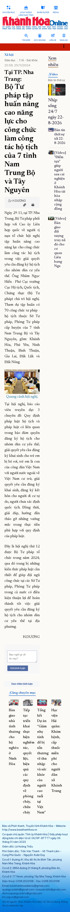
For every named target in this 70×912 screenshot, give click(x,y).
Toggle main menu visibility (65, 46)
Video (53, 74)
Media (56, 12)
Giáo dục (9, 60)
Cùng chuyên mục (23, 693)
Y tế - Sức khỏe (28, 60)
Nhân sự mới (43, 12)
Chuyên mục (8, 12)
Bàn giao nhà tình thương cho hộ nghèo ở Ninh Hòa (14, 737)
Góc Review (40, 40)
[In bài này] (32, 205)
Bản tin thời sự (56, 80)
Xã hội (8, 55)
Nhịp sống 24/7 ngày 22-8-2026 (56, 111)
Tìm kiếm (26, 40)
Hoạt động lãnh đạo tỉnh (25, 13)
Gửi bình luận (17, 668)
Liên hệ (52, 40)
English (64, 40)
